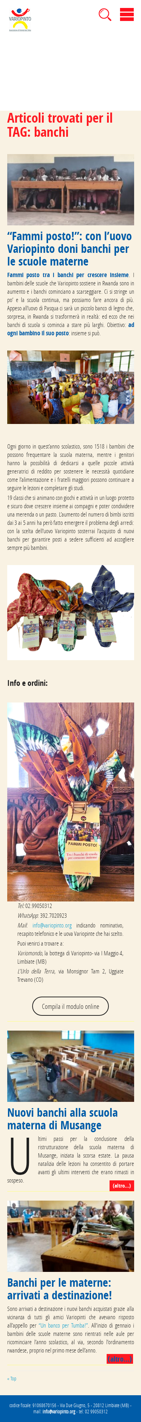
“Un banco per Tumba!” (63, 1325)
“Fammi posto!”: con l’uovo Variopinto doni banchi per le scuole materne (69, 248)
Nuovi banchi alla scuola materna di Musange (62, 1118)
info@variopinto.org (52, 925)
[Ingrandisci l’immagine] (124, 360)
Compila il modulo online (70, 1006)
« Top (11, 1378)
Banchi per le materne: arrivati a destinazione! (59, 1288)
